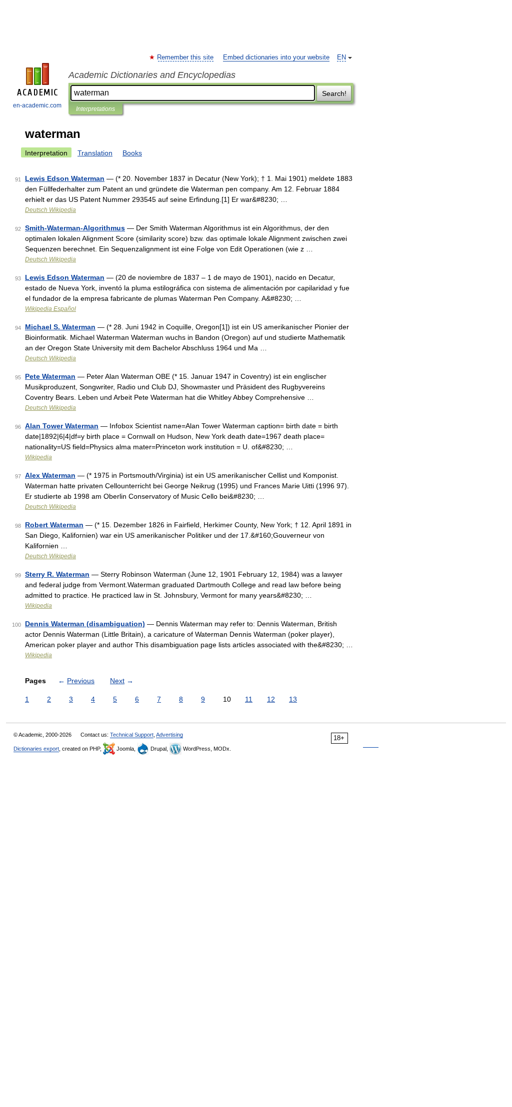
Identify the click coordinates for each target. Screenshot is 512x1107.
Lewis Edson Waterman (64, 178)
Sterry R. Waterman (57, 574)
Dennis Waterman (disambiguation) (85, 624)
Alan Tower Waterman (61, 426)
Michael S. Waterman (60, 327)
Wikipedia (38, 457)
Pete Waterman (50, 376)
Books (132, 153)
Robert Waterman (54, 525)
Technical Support (132, 735)
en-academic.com (37, 105)
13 (293, 699)
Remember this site (186, 57)
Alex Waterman (50, 475)
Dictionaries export (36, 749)
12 (271, 699)
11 (248, 699)
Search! (334, 93)
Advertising (169, 735)
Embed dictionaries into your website (276, 57)
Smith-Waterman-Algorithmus (75, 228)
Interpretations (95, 108)
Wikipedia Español (50, 308)
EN (341, 57)
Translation (95, 153)
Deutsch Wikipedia (50, 209)
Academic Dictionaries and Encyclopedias (152, 75)
